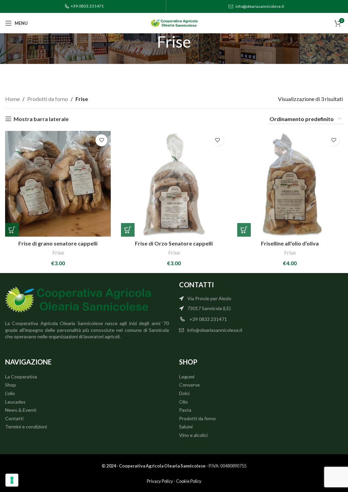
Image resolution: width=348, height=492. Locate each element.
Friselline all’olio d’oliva (290, 243)
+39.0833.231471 (87, 6)
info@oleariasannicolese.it (260, 6)
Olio (183, 402)
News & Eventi (20, 410)
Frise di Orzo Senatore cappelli (174, 243)
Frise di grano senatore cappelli (58, 243)
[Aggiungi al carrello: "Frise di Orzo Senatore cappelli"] (128, 230)
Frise (58, 253)
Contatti (14, 418)
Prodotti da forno (47, 99)
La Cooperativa (21, 376)
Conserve (189, 385)
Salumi (186, 426)
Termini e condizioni (26, 426)
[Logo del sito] (174, 22)
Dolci (184, 393)
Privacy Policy (160, 481)
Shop (10, 385)
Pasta (185, 410)
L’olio (10, 393)
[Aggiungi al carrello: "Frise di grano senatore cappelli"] (12, 230)
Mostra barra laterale (41, 119)
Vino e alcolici (193, 435)
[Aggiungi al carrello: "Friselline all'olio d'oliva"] (244, 230)
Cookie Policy (189, 481)
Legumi (186, 376)
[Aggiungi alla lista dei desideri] (101, 140)
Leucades (15, 402)
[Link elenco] (261, 298)
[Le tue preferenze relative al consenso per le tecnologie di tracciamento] (11, 480)
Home (12, 99)
